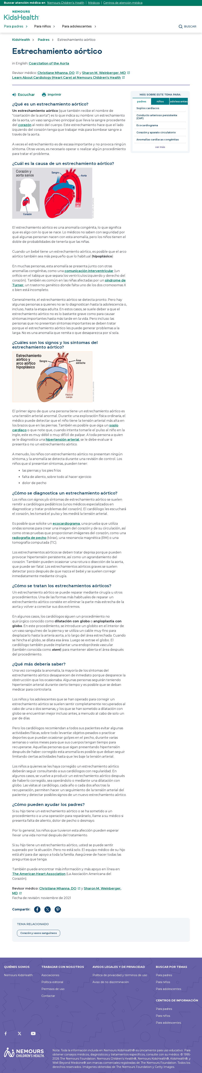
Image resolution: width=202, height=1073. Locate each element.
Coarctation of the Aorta (49, 63)
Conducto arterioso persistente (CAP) (157, 117)
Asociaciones (50, 975)
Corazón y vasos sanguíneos (38, 933)
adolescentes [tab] (179, 101)
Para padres (164, 975)
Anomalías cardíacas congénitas (158, 139)
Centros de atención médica (122, 3)
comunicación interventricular (89, 271)
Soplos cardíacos (148, 108)
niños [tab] (160, 101)
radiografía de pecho (29, 538)
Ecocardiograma (147, 125)
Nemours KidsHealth (18, 975)
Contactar (48, 996)
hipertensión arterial (62, 439)
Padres (44, 40)
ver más (160, 147)
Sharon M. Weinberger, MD (106, 73)
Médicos (94, 3)
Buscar (190, 26)
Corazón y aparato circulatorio (156, 132)
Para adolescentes (168, 989)
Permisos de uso (53, 989)
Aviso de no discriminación (111, 982)
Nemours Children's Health (65, 3)
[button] (23, 94)
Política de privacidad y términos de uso (120, 975)
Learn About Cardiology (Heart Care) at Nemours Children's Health (68, 77)
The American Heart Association (38, 874)
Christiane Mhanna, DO (58, 73)
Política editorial (52, 982)
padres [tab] (141, 101)
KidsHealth (21, 40)
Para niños (163, 982)
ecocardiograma (66, 523)
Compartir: (21, 909)
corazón (24, 125)
